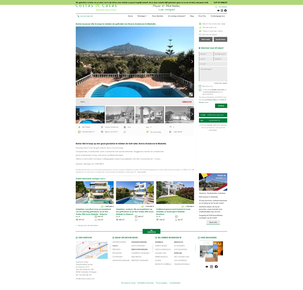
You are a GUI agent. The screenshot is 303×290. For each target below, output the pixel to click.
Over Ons (202, 16)
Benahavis (178, 242)
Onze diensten (157, 16)
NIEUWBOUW (136, 257)
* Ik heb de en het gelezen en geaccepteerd (215, 92)
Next (192, 61)
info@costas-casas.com (85, 278)
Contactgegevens (218, 16)
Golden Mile (160, 253)
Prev (78, 61)
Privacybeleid (161, 283)
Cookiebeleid (174, 283)
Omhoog (151, 232)
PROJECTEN (117, 253)
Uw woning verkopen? (176, 16)
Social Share (220, 39)
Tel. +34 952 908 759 (84, 275)
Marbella (159, 242)
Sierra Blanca (161, 257)
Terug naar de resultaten (88, 225)
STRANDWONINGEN (139, 242)
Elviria (158, 260)
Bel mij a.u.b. (208, 86)
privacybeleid (210, 92)
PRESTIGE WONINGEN (139, 260)
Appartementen (119, 242)
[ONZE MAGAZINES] (211, 251)
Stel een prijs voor (209, 27)
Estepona (178, 253)
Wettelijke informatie (145, 283)
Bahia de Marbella (163, 264)
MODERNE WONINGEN (140, 253)
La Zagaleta (179, 246)
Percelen (116, 249)
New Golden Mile (181, 257)
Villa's (115, 246)
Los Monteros (180, 260)
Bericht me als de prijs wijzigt (214, 24)
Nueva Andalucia (163, 249)
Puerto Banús (161, 246)
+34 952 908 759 (86, 16)
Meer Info (213, 222)
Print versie (206, 39)
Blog (192, 16)
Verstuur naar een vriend (213, 31)
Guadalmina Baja (182, 264)
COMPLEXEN (117, 257)
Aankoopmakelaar (120, 260)
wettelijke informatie (217, 90)
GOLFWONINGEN (138, 246)
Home (130, 16)
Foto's (82, 102)
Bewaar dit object (210, 34)
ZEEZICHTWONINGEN (139, 249)
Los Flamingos (180, 249)
